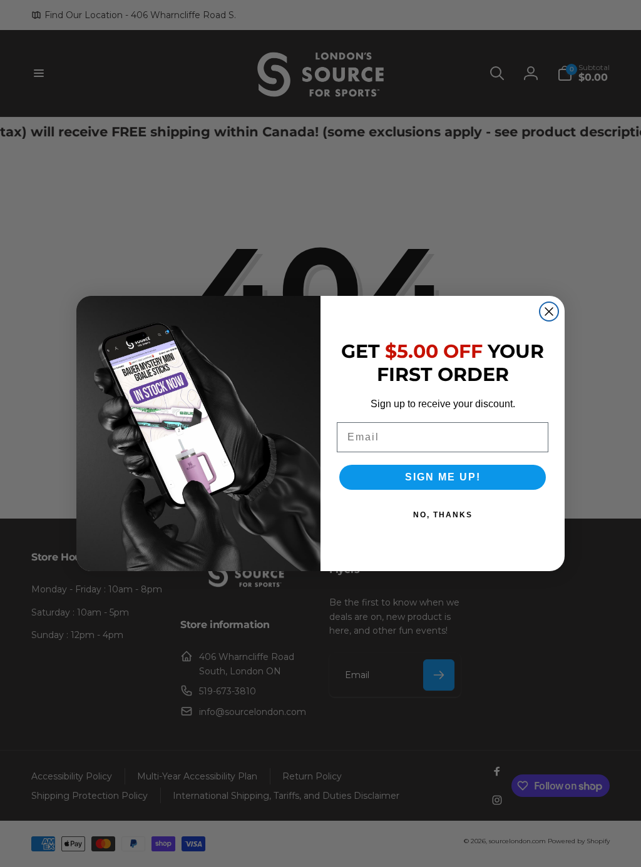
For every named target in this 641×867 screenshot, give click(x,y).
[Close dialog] (549, 311)
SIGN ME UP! (443, 477)
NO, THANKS (443, 514)
